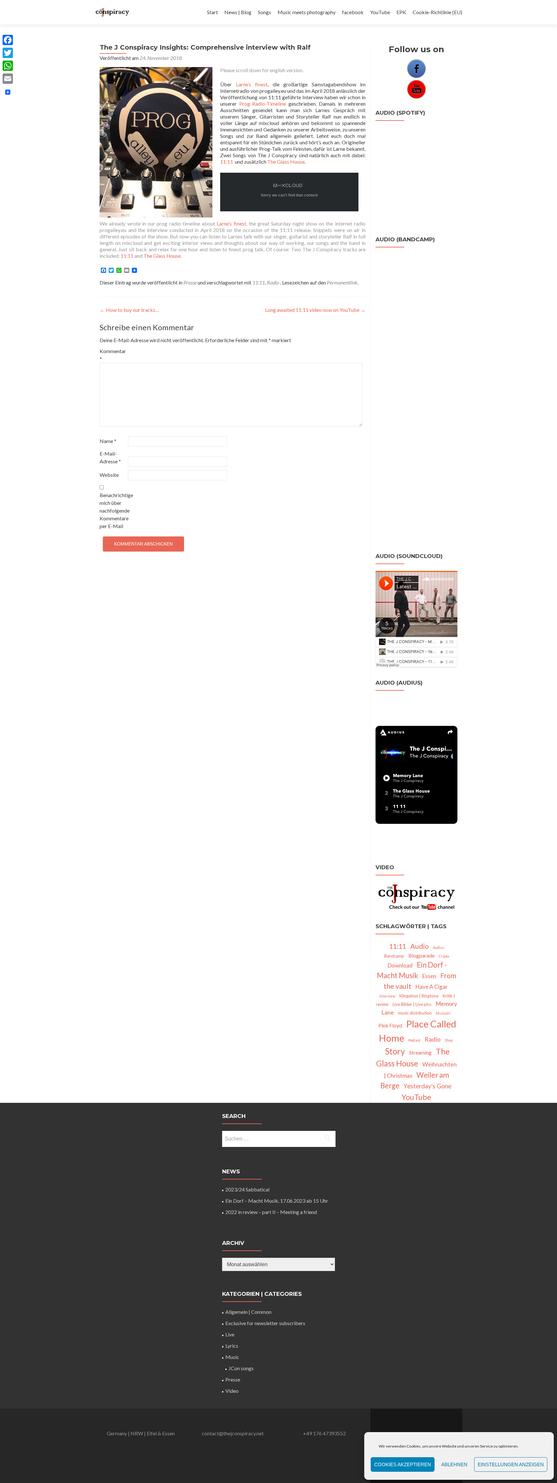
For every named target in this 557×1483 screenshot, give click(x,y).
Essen (429, 976)
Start (212, 12)
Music (232, 1357)
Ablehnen (454, 1464)
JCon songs (241, 1368)
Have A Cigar (431, 986)
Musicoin (443, 1013)
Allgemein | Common (248, 1312)
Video (232, 1391)
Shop (449, 1040)
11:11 (226, 162)
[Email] (7, 78)
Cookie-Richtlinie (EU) (437, 12)
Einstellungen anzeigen (511, 1464)
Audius (438, 947)
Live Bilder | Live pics (412, 1004)
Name (108, 441)
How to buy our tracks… (129, 310)
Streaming (420, 1052)
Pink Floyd (390, 1025)
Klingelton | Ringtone (418, 995)
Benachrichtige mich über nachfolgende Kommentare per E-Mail (113, 510)
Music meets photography (307, 12)
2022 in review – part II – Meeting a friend (271, 1212)
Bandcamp (394, 955)
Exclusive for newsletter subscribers (265, 1323)
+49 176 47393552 (324, 1433)
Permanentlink (342, 282)
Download (400, 965)
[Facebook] (7, 40)
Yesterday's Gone (427, 1086)
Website (109, 475)
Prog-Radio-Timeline (262, 104)
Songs (264, 12)
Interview (387, 996)
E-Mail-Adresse (110, 457)
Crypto (444, 956)
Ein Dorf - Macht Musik (412, 970)
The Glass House (286, 162)
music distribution (415, 1013)
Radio (273, 282)
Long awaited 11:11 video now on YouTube (315, 310)
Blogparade (421, 955)
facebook (353, 12)
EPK (401, 12)
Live (229, 1334)
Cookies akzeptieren (402, 1464)
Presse (190, 282)
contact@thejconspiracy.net (233, 1433)
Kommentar (113, 355)
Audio (419, 946)
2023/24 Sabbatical (247, 1189)
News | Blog (237, 12)
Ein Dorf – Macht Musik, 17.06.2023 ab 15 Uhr (276, 1201)
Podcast (414, 1040)
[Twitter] (7, 52)
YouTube (380, 12)
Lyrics (231, 1346)
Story (395, 1051)
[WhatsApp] (7, 65)
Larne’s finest (252, 84)
